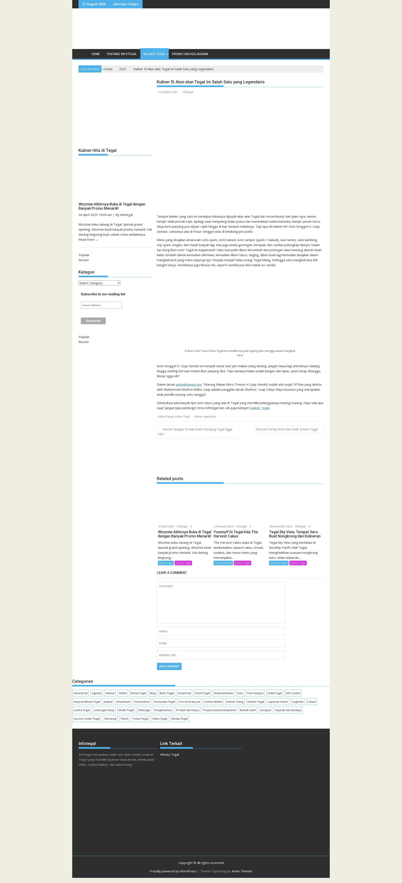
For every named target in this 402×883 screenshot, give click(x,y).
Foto (240, 693)
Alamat (110, 693)
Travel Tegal (140, 718)
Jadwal (108, 702)
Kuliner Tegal (154, 54)
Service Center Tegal (86, 718)
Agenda (97, 693)
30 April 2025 (166, 526)
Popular (84, 255)
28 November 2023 (280, 526)
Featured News (223, 562)
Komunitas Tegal (164, 702)
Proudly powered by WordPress (173, 871)
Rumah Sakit (248, 710)
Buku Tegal (167, 693)
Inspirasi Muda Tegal (86, 702)
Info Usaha (293, 693)
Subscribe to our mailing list (103, 294)
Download (184, 693)
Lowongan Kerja (104, 710)
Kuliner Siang (165, 416)
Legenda (297, 702)
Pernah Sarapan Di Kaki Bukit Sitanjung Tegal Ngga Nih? (195, 431)
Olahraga (144, 710)
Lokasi (312, 702)
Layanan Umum (278, 702)
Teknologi (110, 718)
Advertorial (80, 693)
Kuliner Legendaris (205, 416)
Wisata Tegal (179, 718)
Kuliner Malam (213, 702)
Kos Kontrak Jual (189, 702)
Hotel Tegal (275, 693)
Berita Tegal (166, 562)
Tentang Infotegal (121, 54)
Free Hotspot (255, 693)
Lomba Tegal (81, 710)
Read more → (89, 239)
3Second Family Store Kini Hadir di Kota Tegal (287, 429)
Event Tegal (202, 693)
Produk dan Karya (187, 710)
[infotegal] (82, 55)
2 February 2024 (223, 526)
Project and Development (219, 710)
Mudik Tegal (126, 710)
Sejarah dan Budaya (288, 710)
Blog (153, 693)
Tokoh (124, 718)
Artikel (123, 693)
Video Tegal (159, 718)
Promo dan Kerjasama (190, 54)
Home (95, 54)
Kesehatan (124, 702)
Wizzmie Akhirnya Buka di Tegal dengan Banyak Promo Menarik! (112, 206)
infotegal (188, 92)
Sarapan (265, 710)
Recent (84, 260)
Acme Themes (242, 871)
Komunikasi (142, 702)
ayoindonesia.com (188, 384)
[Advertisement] (247, 33)
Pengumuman (163, 710)
